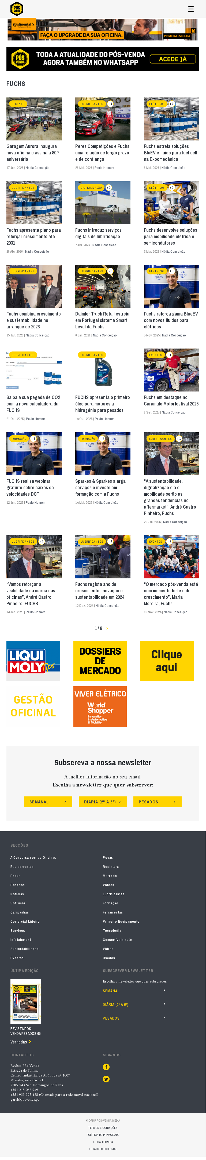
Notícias (17, 894)
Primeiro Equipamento (121, 921)
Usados (109, 958)
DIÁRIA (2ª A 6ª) (100, 802)
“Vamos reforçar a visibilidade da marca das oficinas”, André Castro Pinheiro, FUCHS (30, 594)
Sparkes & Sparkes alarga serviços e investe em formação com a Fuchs (100, 487)
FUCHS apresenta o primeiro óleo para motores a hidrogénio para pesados (102, 404)
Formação (19, 439)
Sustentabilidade (24, 949)
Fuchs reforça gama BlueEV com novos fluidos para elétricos (171, 320)
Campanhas (19, 912)
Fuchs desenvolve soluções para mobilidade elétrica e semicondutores (170, 236)
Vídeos (108, 885)
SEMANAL (39, 802)
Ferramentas (113, 912)
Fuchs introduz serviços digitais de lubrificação (98, 233)
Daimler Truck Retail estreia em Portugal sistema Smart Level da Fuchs (102, 320)
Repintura (111, 866)
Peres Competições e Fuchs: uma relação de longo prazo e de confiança (102, 152)
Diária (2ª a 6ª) (116, 1004)
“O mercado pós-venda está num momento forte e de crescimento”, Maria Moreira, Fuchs (171, 594)
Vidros (108, 949)
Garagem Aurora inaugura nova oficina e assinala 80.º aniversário (32, 152)
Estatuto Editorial (103, 1149)
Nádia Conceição (38, 167)
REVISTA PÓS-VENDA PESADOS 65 (25, 1031)
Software (17, 903)
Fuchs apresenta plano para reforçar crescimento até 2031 (33, 236)
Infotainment (20, 939)
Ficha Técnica (103, 1142)
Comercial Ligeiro (25, 921)
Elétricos (157, 104)
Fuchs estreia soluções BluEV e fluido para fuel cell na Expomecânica (170, 152)
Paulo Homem (104, 167)
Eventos (155, 355)
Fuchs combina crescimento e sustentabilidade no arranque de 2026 (33, 320)
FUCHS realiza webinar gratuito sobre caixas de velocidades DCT (30, 487)
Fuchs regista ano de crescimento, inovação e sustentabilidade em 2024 (99, 590)
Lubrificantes (92, 104)
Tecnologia (112, 930)
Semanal (111, 990)
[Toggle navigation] (191, 9)
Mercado (110, 875)
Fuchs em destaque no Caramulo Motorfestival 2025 (171, 400)
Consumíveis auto (117, 939)
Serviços (17, 930)
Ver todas (18, 1042)
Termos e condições (103, 1128)
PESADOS (148, 802)
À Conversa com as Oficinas (33, 857)
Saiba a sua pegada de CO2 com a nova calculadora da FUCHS (33, 404)
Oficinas (18, 104)
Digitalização (91, 188)
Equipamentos (22, 866)
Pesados (17, 885)
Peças (108, 857)
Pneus (15, 875)
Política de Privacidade (103, 1135)
